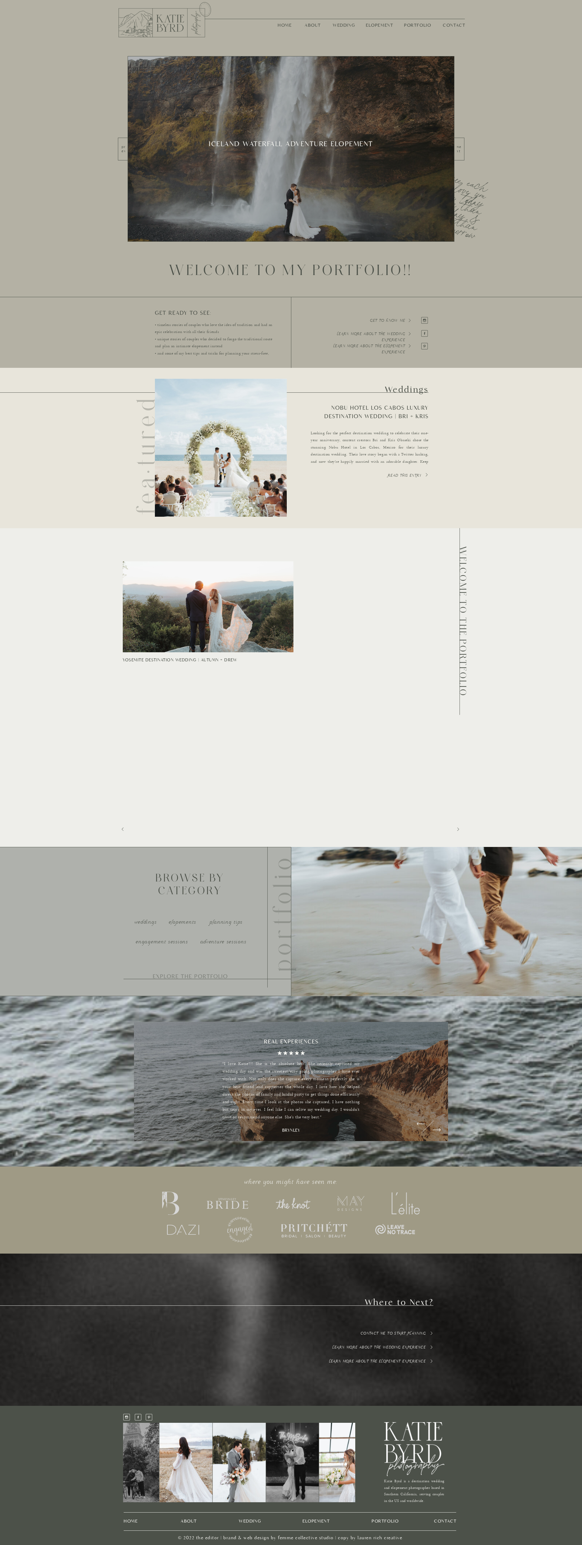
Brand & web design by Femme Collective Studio (278, 1537)
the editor (207, 1537)
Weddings (407, 389)
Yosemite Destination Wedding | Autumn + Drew (180, 660)
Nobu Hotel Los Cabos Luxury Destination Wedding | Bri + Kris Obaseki (376, 416)
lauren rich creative (380, 1537)
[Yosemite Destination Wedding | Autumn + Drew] (208, 606)
